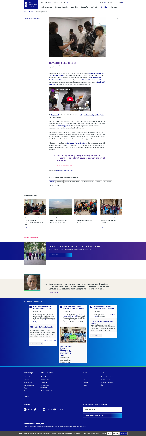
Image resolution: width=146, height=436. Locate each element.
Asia (84, 380)
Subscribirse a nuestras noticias (93, 415)
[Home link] (31, 4)
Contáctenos (54, 255)
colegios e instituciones (87, 181)
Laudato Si (98, 181)
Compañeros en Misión (89, 7)
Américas (85, 377)
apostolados (59, 181)
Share (85, 335)
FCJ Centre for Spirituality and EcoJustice (90, 115)
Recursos (114, 7)
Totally (74, 426)
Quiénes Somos (28, 377)
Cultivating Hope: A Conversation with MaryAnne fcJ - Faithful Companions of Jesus (96, 346)
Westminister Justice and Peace (93, 80)
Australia (85, 383)
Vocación (74, 7)
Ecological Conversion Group (77, 143)
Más (26, 228)
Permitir (109, 433)
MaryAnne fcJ (55, 115)
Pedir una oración (46, 390)
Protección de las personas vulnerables (106, 381)
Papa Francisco (107, 181)
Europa (52, 181)
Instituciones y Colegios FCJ (45, 386)
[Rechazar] (144, 433)
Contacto (26, 397)
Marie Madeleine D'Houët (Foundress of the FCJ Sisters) (43, 307)
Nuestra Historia (61, 7)
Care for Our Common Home (72, 181)
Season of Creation (54, 185)
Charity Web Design (81, 426)
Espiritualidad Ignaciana (44, 381)
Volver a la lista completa (32, 18)
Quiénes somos (46, 7)
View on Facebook (78, 335)
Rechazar (115, 433)
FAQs (101, 385)
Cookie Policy (123, 433)
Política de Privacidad (106, 377)
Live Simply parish (63, 126)
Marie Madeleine (45, 377)
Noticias (104, 7)
